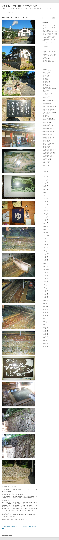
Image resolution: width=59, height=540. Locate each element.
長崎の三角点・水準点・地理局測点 (49, 119)
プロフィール (10, 12)
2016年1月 (44, 195)
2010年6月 (44, 294)
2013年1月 (44, 248)
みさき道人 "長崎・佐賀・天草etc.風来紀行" (19, 6)
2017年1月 (44, 177)
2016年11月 (45, 180)
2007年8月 (44, 345)
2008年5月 (44, 331)
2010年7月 (44, 293)
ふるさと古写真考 (46, 72)
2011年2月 (44, 282)
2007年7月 (44, 346)
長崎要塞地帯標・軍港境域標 (48, 166)
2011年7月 (44, 275)
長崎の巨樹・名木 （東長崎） (48, 132)
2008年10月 (45, 324)
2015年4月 (44, 208)
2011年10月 (45, 271)
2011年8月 (44, 274)
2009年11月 (45, 305)
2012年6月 (44, 259)
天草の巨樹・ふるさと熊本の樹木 (49, 96)
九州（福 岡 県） (46, 84)
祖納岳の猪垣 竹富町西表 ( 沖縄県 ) (50, 34)
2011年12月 (45, 268)
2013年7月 (44, 240)
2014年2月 (44, 229)
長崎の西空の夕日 (46, 147)
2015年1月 (44, 213)
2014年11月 (45, 216)
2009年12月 (45, 303)
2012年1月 (44, 266)
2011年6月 (44, 277)
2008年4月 (44, 333)
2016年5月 (44, 189)
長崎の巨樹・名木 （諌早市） (48, 137)
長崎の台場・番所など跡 (47, 125)
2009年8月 (44, 309)
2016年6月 (44, 188)
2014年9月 (44, 219)
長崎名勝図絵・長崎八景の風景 (48, 158)
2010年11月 (45, 287)
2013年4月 (44, 244)
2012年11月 (45, 251)
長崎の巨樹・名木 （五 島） (48, 128)
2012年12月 (45, 250)
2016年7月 (44, 186)
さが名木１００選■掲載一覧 (48, 70)
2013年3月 (44, 245)
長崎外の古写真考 (46, 159)
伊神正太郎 (51, 60)
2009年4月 (44, 315)
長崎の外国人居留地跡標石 (47, 127)
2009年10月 (45, 306)
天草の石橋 (45, 97)
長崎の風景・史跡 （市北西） (48, 152)
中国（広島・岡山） (46, 76)
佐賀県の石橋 (45, 91)
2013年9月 (44, 237)
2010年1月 (44, 302)
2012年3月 (44, 263)
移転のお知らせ (45, 28)
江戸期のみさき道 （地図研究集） (49, 106)
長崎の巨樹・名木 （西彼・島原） (49, 135)
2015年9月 (44, 201)
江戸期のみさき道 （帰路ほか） (48, 107)
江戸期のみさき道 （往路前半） (48, 109)
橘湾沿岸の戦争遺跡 (46, 103)
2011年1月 (44, 284)
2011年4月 (44, 279)
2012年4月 (44, 262)
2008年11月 (45, 322)
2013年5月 (44, 242)
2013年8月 (44, 238)
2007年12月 (45, 339)
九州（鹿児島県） (46, 87)
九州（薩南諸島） (46, 85)
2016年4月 (44, 191)
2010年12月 (45, 285)
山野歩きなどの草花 (46, 102)
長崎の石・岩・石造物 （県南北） (49, 143)
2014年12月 (45, 214)
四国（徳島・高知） (46, 93)
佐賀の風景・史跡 (46, 90)
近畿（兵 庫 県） (46, 115)
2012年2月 (44, 265)
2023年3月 (44, 174)
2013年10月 (45, 235)
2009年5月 (44, 313)
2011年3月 (44, 281)
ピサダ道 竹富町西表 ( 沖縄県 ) (49, 37)
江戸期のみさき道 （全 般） (48, 104)
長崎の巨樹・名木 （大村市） (48, 131)
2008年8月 (44, 327)
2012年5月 (44, 260)
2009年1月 (44, 319)
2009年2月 (44, 318)
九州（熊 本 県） (46, 82)
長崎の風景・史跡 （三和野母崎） (49, 149)
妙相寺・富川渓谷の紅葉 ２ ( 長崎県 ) (50, 31)
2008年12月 (45, 321)
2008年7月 (44, 328)
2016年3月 (44, 192)
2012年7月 (44, 257)
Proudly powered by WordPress (7, 535)
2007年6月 (44, 348)
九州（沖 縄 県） (46, 81)
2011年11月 (45, 269)
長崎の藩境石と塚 (46, 146)
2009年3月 (44, 316)
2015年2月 (44, 211)
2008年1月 (44, 337)
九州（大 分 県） (10, 519)
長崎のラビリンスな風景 (47, 118)
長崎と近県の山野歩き (47, 116)
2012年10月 (45, 253)
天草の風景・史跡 (46, 99)
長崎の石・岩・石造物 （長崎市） (49, 144)
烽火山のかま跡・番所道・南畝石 (49, 112)
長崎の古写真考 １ (46, 122)
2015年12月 (45, 197)
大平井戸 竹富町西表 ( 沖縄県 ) (49, 36)
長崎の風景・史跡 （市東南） (48, 153)
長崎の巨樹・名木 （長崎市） (48, 138)
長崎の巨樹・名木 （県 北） (48, 134)
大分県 (19, 519)
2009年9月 (44, 308)
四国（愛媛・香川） (46, 94)
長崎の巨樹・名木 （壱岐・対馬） (49, 130)
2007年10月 (45, 342)
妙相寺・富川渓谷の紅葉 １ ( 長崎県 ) (50, 33)
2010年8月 (44, 291)
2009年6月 (44, 312)
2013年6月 (44, 241)
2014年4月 (44, 226)
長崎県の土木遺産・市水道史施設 (49, 164)
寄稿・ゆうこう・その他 (47, 100)
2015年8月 (44, 203)
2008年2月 (44, 336)
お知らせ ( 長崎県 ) (46, 30)
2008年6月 (44, 330)
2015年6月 (44, 205)
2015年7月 (44, 204)
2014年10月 (45, 217)
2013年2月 (44, 247)
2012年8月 (44, 256)
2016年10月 (45, 182)
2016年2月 (44, 194)
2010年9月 (44, 290)
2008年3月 (44, 334)
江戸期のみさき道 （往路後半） (48, 110)
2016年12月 (45, 179)
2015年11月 (45, 198)
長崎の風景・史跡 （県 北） (48, 155)
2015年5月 (44, 207)
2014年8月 (44, 220)
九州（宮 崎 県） (46, 79)
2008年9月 (44, 325)
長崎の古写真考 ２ (46, 124)
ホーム (3, 12)
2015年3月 (44, 210)
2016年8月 (44, 185)
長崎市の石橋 (45, 162)
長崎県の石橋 (45, 165)
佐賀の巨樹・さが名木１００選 (48, 88)
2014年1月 (44, 231)
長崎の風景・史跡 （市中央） (48, 150)
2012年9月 (44, 254)
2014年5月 (44, 225)
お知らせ (44, 69)
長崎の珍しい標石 (46, 141)
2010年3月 (44, 299)
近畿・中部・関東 (46, 113)
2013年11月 (45, 234)
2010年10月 (45, 288)
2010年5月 (44, 296)
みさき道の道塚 (45, 73)
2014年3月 (44, 228)
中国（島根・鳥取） (46, 75)
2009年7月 (44, 311)
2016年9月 (44, 183)
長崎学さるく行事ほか (47, 161)
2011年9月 (44, 272)
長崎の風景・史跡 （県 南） (48, 156)
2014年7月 (44, 222)
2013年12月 (45, 232)
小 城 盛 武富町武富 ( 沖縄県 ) (49, 42)
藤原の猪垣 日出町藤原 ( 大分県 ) (30, 526)
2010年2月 (44, 300)
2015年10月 (45, 200)
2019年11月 (45, 176)
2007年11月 (45, 340)
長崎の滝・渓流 (45, 140)
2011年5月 (44, 278)
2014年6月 (44, 223)
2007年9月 (44, 343)
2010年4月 (44, 297)
